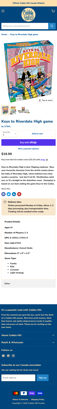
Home (4, 34)
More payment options (28, 149)
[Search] (52, 26)
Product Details (12, 221)
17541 (7, 126)
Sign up (42, 377)
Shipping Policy (37, 399)
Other (7, 283)
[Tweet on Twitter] (9, 194)
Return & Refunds (20, 399)
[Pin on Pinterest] (19, 194)
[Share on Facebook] (3, 194)
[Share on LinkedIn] (14, 194)
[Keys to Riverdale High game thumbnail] (5, 110)
